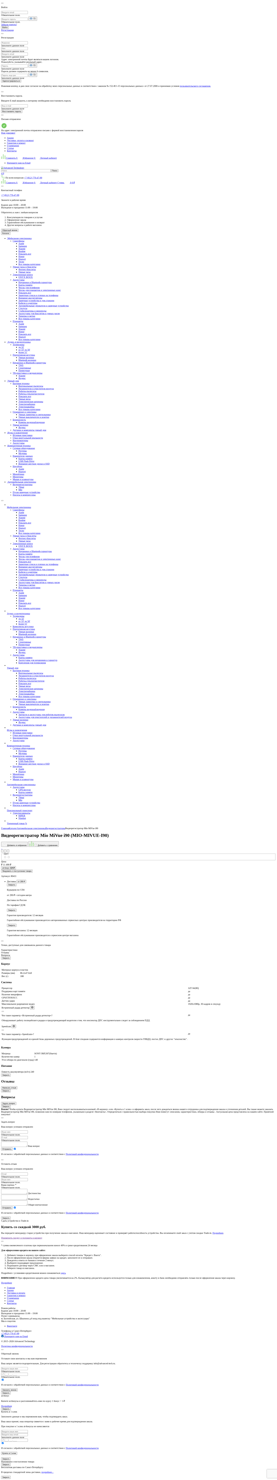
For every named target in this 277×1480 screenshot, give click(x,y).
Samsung (22, 246)
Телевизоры (18, 344)
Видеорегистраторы (22, 484)
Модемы (22, 453)
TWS (20, 365)
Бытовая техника (21, 383)
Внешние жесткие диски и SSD (34, 464)
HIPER (21, 815)
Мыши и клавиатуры (23, 479)
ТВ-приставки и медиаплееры (27, 373)
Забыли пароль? (9, 24)
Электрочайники (26, 404)
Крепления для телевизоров (32, 663)
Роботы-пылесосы (27, 391)
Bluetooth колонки (27, 360)
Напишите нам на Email (18, 163)
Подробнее (218, 1233)
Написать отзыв (9, 1088)
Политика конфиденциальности (17, 1346)
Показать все (24, 254)
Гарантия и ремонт (16, 143)
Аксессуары (19, 280)
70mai (21, 487)
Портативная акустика (24, 355)
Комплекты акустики (23, 626)
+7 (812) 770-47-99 (33, 178)
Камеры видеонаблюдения (31, 422)
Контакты (12, 151)
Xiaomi (21, 248)
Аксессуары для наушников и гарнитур (37, 660)
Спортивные (24, 368)
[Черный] (5, 857)
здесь (63, 1273)
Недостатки (34, 1199)
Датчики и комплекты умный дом (29, 430)
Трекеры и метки (26, 316)
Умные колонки (26, 357)
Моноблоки (18, 474)
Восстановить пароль (11, 111)
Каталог (5, 233)
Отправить (7, 1149)
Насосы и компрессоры (24, 495)
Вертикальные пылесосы (30, 386)
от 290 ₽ (21, 882)
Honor (21, 256)
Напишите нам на (16, 1336)
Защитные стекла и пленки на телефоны (38, 295)
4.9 (2, 173)
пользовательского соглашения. (195, 86)
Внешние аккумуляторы (30, 298)
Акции (10, 138)
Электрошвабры (26, 407)
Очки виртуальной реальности (28, 438)
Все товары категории (29, 264)
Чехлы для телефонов (29, 287)
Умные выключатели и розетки (33, 417)
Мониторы (18, 477)
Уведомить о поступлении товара (16, 871)
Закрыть (11, 885)
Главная (11, 1288)
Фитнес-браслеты (27, 269)
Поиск (54, 171)
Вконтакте (12, 1326)
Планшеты (18, 321)
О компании (13, 145)
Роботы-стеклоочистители (31, 394)
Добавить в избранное (17, 845)
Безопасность (19, 420)
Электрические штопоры (30, 401)
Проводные (24, 370)
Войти (5, 27)
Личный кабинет (48, 158)
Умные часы (24, 272)
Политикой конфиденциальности (82, 1154)
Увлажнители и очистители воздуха (36, 388)
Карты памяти (25, 285)
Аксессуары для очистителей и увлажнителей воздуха (45, 717)
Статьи (10, 148)
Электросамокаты (21, 813)
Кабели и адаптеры (27, 303)
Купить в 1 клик (9, 1453)
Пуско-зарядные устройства (26, 492)
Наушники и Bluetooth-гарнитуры (35, 282)
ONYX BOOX (25, 277)
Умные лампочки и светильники (34, 414)
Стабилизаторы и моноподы (32, 311)
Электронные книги (23, 274)
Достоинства (34, 1193)
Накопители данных (23, 456)
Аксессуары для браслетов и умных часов (39, 313)
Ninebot (22, 818)
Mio (20, 489)
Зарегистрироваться (11, 81)
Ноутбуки (17, 466)
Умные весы (24, 399)
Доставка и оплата (16, 1293)
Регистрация (7, 30)
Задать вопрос (8, 1103)
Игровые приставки (22, 435)
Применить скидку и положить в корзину (21, 1238)
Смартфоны (18, 241)
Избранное (28, 158)
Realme (21, 251)
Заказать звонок (9, 1390)
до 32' (21, 347)
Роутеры (22, 451)
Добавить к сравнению (47, 845)
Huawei (22, 259)
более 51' (22, 352)
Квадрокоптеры (20, 440)
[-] (8, 857)
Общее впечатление (38, 1205)
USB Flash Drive (26, 461)
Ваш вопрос (34, 1146)
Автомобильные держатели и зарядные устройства (43, 305)
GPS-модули (24, 790)
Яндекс (22, 378)
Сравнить (11, 158)
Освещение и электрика (24, 412)
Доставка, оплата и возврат (20, 140)
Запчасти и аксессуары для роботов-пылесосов (41, 714)
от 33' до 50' (24, 350)
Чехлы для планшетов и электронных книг (39, 290)
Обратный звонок (9, 230)
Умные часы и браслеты (24, 267)
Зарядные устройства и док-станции (36, 300)
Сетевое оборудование (24, 448)
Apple (21, 243)
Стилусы (22, 308)
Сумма (66, 182)
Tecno (21, 261)
